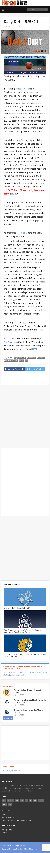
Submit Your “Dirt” (8, 817)
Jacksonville (40, 358)
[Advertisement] (27, 379)
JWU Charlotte (8, 360)
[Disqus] (25, 481)
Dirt (18, 27)
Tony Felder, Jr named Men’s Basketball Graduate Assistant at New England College (23, 631)
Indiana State (31, 358)
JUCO (41, 800)
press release (22, 88)
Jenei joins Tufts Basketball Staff (17, 608)
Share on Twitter (35, 369)
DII (31, 800)
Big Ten (10, 800)
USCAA (21, 360)
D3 (24, 358)
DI (26, 800)
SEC (10, 804)
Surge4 (14, 849)
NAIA (4, 804)
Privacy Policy (7, 829)
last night (21, 232)
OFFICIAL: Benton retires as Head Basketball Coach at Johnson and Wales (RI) (25, 655)
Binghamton (18, 358)
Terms (4, 832)
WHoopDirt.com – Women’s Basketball (16, 820)
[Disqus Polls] (25, 416)
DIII (35, 800)
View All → (8, 718)
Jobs (3, 814)
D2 (17, 800)
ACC (4, 800)
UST (26, 360)
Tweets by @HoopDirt (11, 771)
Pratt (16, 360)
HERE (13, 193)
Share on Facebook (14, 369)
